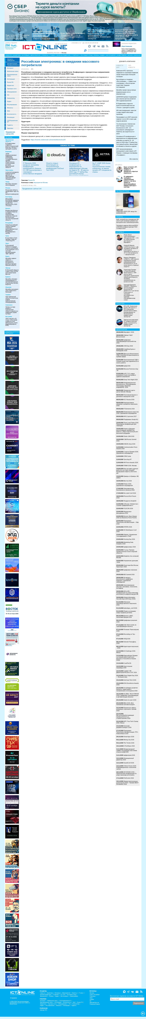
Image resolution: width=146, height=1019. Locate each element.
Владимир (9, 223)
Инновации (10, 117)
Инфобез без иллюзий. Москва (127, 556)
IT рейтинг (75, 55)
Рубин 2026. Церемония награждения (124, 484)
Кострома (8, 316)
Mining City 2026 (129, 740)
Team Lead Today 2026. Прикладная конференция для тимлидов (127, 424)
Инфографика (121, 55)
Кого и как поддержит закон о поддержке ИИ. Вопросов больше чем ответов (129, 51)
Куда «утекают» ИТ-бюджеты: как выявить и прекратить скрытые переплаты (18, 37)
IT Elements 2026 (129, 409)
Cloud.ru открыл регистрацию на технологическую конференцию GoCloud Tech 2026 (55, 166)
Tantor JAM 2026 (129, 436)
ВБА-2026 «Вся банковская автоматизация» (125, 703)
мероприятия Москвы (41, 182)
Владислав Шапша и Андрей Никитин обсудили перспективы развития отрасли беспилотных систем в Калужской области (11, 215)
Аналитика (17, 55)
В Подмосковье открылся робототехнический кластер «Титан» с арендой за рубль (11, 146)
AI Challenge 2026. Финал (126, 651)
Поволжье (92, 996)
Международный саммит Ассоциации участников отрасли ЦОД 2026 (126, 750)
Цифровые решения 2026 (126, 621)
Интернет (10, 68)
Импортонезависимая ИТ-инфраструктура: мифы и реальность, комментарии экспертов (131, 323)
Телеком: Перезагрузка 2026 (127, 630)
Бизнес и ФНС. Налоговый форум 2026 (124, 616)
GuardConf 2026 (129, 763)
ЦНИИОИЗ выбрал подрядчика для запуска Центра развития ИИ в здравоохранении (126, 99)
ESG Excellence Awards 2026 (127, 684)
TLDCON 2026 (128, 508)
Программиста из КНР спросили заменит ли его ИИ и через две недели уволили (126, 119)
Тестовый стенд (86, 55)
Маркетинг (10, 85)
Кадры (9, 101)
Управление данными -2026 (127, 561)
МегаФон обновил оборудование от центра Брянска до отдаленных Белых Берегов (11, 281)
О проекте (13, 998)
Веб (74, 1002)
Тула (7, 236)
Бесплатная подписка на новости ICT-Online (126, 996)
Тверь (7, 182)
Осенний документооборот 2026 (123, 726)
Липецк (7, 268)
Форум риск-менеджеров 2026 (124, 512)
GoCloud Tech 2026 (130, 680)
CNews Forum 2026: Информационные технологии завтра (126, 767)
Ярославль (9, 170)
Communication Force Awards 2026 (126, 447)
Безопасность (11, 114)
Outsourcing (11, 98)
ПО (8, 95)
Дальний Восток (94, 1002)
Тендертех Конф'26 (130, 501)
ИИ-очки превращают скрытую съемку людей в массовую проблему (126, 112)
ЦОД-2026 (127, 366)
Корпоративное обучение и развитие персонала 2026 (126, 404)
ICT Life (63, 994)
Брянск (7, 277)
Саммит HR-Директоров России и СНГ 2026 (126, 671)
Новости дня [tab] (119, 66)
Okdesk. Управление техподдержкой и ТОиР (126, 535)
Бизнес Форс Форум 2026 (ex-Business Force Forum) (126, 517)
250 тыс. (11, 45)
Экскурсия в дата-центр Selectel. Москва (125, 391)
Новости (8, 55)
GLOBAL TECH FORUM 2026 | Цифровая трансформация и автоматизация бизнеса (127, 695)
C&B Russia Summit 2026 (126, 440)
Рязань (7, 188)
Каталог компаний (134, 55)
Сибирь (92, 999)
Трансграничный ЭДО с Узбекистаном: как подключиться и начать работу (127, 361)
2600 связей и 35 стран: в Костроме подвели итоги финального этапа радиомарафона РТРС (11, 322)
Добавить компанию (127, 61)
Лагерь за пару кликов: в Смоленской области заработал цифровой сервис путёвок (11, 310)
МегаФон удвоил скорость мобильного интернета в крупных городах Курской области (10, 262)
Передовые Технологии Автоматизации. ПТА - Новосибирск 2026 (127, 732)
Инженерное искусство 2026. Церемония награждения (127, 412)
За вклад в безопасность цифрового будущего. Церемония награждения (124, 580)
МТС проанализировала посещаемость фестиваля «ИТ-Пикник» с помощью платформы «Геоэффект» (126, 152)
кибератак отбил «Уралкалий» (10, 48)
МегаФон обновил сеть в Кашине (11, 184)
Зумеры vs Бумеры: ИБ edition (127, 477)
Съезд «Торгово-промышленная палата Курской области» (126, 551)
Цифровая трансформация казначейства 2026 (126, 341)
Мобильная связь (12, 71)
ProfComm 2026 (129, 778)
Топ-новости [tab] (131, 66)
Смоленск (8, 305)
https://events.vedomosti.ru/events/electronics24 (48, 140)
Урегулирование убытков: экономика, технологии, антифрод (126, 586)
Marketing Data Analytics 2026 (124, 543)
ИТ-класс (118, 165)
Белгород (8, 197)
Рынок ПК (10, 82)
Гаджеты (10, 125)
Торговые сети (11, 88)
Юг (90, 1001)
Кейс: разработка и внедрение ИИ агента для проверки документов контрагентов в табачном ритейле (127, 221)
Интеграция (11, 79)
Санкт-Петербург (95, 994)
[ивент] (12, 979)
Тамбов (7, 295)
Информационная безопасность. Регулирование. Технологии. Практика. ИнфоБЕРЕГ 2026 (126, 385)
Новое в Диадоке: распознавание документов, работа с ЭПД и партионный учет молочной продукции (127, 431)
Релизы (96, 55)
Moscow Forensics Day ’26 (127, 369)
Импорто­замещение (11, 59)
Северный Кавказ (95, 1004)
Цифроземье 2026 (130, 547)
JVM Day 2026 (128, 346)
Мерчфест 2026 (129, 332)
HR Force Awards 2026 (131, 462)
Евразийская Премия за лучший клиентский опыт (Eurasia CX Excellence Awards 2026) (127, 658)
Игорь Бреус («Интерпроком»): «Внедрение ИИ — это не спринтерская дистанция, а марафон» (72, 35)
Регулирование (12, 104)
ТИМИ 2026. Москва (130, 465)
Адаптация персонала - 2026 (127, 647)
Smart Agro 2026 (129, 736)
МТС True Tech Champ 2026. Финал (127, 722)
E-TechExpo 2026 (129, 746)
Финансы (10, 107)
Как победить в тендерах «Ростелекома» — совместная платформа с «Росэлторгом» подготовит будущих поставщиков (126, 83)
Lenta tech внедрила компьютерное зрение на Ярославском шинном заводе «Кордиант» (12, 175)
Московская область (9, 140)
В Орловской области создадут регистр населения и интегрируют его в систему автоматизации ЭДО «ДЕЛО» (11, 249)
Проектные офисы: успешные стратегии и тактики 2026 (126, 709)
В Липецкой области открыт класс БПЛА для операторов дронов (12, 272)
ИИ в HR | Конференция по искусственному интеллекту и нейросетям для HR (127, 592)
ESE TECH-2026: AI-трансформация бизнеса (126, 625)
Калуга (7, 208)
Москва (92, 993)
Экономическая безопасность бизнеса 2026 (125, 489)
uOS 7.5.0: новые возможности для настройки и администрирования (126, 375)
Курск (7, 256)
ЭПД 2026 (127, 639)
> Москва (63, 53)
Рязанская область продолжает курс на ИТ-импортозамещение (12, 192)
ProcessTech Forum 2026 (126, 497)
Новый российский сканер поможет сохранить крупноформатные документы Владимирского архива (11, 229)
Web (8, 111)
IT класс (52, 55)
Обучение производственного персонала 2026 (126, 603)
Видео (102, 55)
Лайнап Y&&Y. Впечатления (124, 336)
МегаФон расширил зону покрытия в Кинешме (11, 290)
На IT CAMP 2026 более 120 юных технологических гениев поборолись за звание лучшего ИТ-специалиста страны (101, 167)
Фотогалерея (111, 55)
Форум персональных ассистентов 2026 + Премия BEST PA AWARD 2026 (127, 783)
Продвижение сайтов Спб (31, 189)
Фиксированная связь (12, 75)
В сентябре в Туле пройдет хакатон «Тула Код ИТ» (11, 239)
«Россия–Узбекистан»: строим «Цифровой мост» (127, 504)
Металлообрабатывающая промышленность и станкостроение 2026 (125, 716)
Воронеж (8, 151)
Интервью (25, 55)
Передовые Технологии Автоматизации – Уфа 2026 (127, 522)
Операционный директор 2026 (125, 759)
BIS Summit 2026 (129, 574)
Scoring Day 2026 (129, 539)
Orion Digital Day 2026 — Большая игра (127, 676)
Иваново (8, 287)
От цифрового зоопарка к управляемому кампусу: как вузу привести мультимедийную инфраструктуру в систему (44, 35)
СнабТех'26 (127, 663)
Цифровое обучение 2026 (126, 570)
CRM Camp (127, 456)
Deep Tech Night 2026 (131, 379)
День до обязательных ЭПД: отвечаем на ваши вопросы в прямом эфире (127, 355)
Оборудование (12, 92)
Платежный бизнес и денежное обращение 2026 (126, 395)
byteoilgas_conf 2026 (130, 608)
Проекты (45, 55)
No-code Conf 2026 (130, 493)
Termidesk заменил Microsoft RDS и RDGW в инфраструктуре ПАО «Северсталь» (127, 227)
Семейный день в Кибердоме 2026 (125, 349)
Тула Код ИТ (128, 459)
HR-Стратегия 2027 (130, 416)
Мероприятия (35, 55)
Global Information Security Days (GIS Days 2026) (126, 598)
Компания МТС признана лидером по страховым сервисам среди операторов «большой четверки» (127, 73)
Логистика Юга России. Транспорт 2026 (127, 566)
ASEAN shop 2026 (129, 444)
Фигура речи (43, 996)
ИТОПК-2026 (128, 527)
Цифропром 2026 (129, 755)
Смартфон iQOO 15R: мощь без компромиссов (126, 211)
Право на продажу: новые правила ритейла (126, 611)
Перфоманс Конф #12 (131, 419)
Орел (7, 243)
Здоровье (10, 128)
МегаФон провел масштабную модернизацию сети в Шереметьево (126, 92)
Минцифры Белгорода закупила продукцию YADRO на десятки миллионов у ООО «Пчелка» (12, 202)
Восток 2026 (128, 481)
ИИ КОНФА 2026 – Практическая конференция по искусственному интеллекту (126, 773)
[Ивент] (12, 343)
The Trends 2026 (129, 743)
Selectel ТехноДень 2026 (126, 642)
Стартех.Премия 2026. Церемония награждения (127, 452)
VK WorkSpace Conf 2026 (126, 530)
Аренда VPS (43, 1010)
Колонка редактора (129, 43)
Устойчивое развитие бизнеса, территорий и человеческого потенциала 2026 (127, 689)
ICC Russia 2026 (129, 399)
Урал (91, 997)
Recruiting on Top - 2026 (126, 634)
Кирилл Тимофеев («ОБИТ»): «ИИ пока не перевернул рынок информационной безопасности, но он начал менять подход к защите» (131, 262)
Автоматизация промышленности (13, 64)
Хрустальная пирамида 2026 (124, 667)
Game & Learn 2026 (130, 700)
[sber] (73, 11)
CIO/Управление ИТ (12, 121)
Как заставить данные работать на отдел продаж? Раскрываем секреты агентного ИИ (127, 471)
